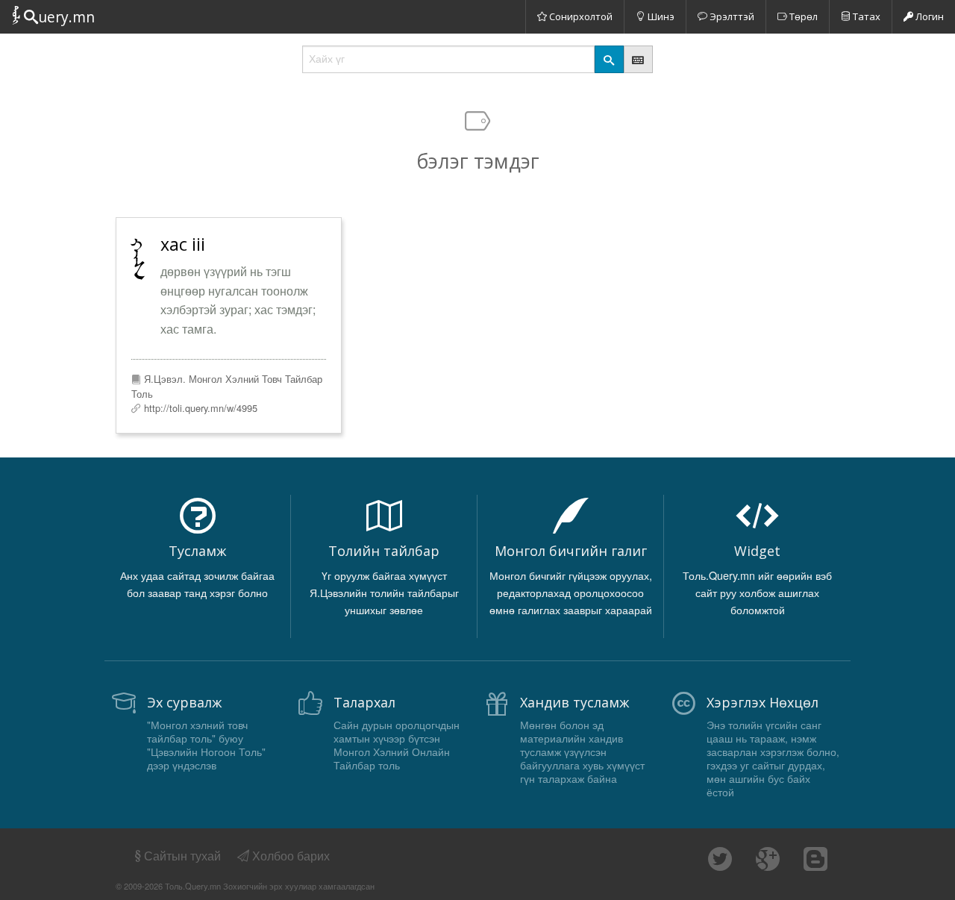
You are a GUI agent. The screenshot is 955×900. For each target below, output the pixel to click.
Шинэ (659, 16)
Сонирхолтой (580, 16)
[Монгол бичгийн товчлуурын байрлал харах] (638, 59)
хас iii (182, 244)
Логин (928, 16)
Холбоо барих (289, 855)
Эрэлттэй (730, 16)
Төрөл (802, 16)
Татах (865, 16)
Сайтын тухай (182, 855)
